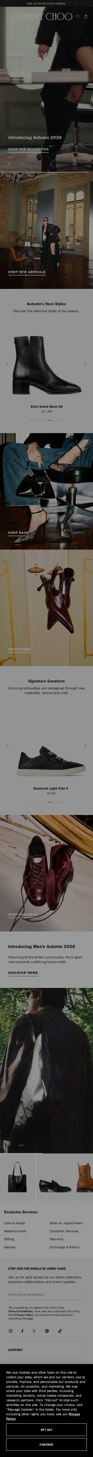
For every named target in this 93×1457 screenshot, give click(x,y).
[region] (46, 1410)
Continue (46, 1444)
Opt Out (46, 1430)
